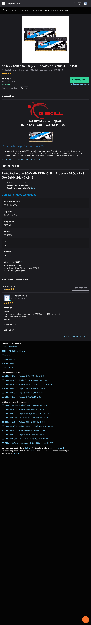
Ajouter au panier (79, 79)
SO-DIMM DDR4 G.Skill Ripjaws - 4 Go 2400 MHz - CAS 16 (23, 393)
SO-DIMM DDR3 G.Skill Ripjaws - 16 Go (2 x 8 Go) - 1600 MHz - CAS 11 (27, 384)
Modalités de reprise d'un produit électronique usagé (21, 159)
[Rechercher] (74, 3)
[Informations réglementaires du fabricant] (22, 262)
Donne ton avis (80, 287)
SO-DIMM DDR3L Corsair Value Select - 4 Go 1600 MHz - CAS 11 (25, 380)
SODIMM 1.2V (7, 355)
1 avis (14, 73)
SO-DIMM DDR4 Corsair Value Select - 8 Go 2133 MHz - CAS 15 (25, 418)
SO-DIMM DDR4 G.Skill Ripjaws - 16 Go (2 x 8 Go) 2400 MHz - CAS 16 (27, 426)
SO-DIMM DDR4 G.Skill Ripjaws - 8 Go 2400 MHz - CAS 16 (23, 397)
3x (22, 88)
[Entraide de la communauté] (85, 619)
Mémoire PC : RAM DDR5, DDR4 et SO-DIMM (40, 10)
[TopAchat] (14, 3)
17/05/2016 (17, 453)
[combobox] (86, 3)
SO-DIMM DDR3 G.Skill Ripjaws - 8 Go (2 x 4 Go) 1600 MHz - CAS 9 (26, 413)
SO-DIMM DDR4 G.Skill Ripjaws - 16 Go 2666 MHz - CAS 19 (23, 422)
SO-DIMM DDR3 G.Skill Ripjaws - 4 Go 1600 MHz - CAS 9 (23, 409)
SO (73, 451)
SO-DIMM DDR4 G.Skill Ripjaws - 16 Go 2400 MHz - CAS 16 (23, 388)
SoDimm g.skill (59, 448)
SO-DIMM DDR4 (8, 363)
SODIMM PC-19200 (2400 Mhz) (14, 351)
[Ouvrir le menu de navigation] (3, 4)
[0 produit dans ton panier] (79, 3)
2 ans (33, 188)
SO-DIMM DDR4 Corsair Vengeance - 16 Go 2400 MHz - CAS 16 (25, 439)
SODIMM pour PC (8, 359)
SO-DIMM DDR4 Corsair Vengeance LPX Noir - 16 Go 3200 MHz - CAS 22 (28, 443)
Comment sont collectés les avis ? (76, 336)
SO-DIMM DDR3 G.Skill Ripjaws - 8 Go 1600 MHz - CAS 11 (23, 376)
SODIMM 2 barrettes (9, 347)
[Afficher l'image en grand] (45, 39)
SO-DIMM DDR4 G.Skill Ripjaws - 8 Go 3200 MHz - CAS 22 (23, 430)
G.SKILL (34, 451)
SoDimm (65, 10)
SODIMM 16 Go (7, 368)
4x (26, 88)
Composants (13, 10)
